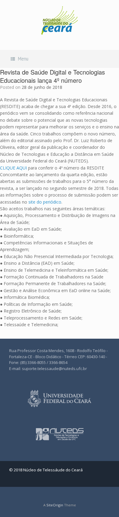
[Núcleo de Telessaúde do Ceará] (59, 20)
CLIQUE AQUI (14, 168)
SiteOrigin (54, 505)
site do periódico (44, 202)
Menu (23, 58)
